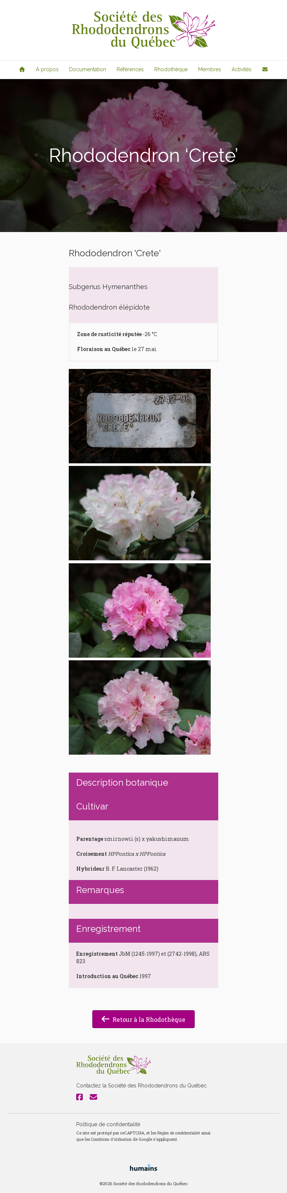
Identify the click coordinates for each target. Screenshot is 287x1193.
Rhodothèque (171, 69)
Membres (209, 69)
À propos (47, 69)
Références (130, 69)
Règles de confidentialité (178, 1133)
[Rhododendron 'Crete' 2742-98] (140, 416)
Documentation (87, 69)
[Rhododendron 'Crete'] (140, 513)
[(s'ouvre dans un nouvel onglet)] (143, 1167)
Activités (241, 69)
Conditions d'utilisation (111, 1139)
